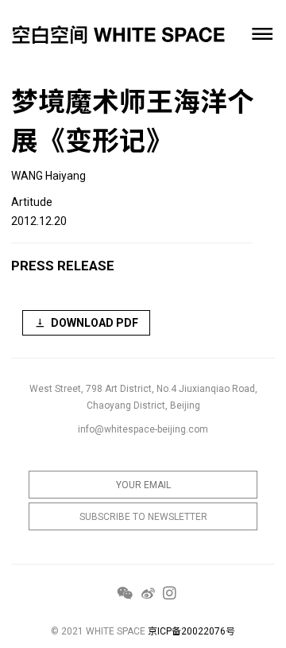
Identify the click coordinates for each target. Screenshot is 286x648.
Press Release (62, 266)
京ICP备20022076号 (191, 631)
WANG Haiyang (48, 175)
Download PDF (94, 322)
